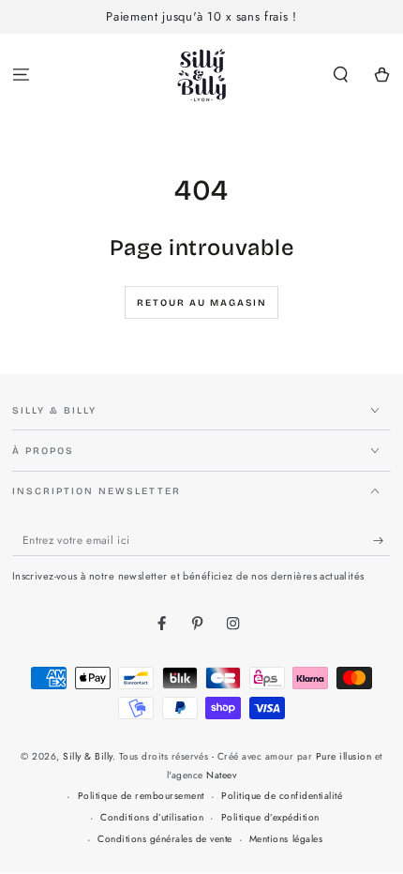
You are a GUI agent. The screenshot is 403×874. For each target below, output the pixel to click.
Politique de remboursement (141, 796)
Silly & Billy (87, 756)
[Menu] (20, 75)
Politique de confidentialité (281, 796)
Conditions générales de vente (164, 839)
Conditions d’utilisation (151, 817)
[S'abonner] (382, 540)
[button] (341, 75)
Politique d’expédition (270, 817)
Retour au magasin (202, 303)
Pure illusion (344, 756)
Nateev (221, 775)
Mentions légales (285, 839)
